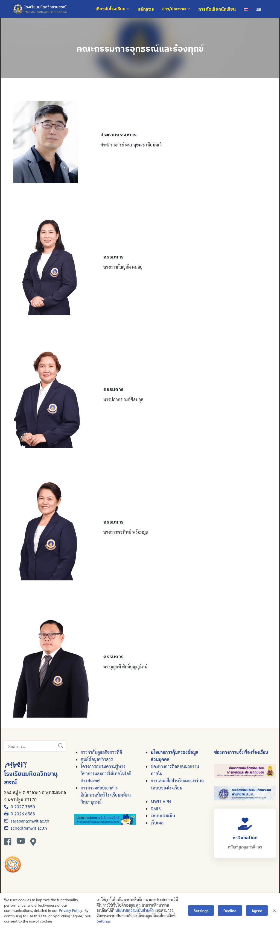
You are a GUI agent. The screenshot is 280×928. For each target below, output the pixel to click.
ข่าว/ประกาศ (174, 9)
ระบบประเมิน (163, 815)
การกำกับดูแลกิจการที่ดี (101, 752)
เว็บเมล (157, 823)
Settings (104, 920)
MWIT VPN (161, 801)
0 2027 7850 (21, 806)
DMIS (156, 808)
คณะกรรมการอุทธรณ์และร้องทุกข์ (140, 48)
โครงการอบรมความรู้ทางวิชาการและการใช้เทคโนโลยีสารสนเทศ (106, 773)
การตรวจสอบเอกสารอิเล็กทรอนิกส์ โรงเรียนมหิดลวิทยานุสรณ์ (106, 795)
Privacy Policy (70, 910)
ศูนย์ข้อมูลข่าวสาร (97, 759)
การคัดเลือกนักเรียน (217, 9)
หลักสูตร (146, 9)
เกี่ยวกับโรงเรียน (111, 9)
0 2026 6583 (21, 814)
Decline (230, 910)
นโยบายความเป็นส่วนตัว (134, 910)
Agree (257, 910)
